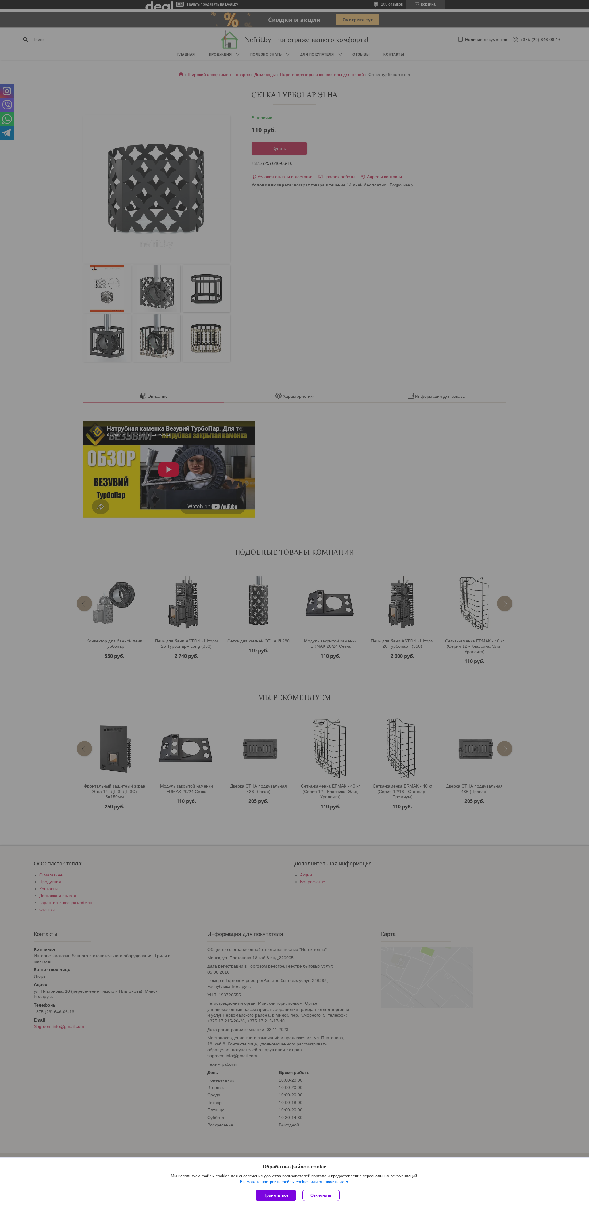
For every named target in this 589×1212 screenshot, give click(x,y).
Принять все (276, 1195)
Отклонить (321, 1195)
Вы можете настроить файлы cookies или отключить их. (292, 1181)
